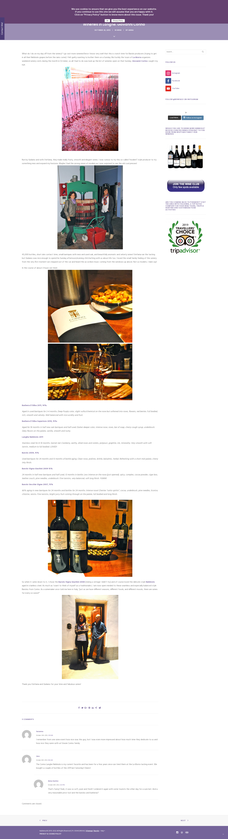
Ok (107, 21)
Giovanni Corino (140, 61)
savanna (39, 731)
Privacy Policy (118, 21)
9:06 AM (50, 760)
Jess (38, 756)
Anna (131, 30)
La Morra (137, 57)
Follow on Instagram (194, 117)
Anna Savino (53, 781)
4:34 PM (62, 785)
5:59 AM (50, 735)
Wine (119, 30)
